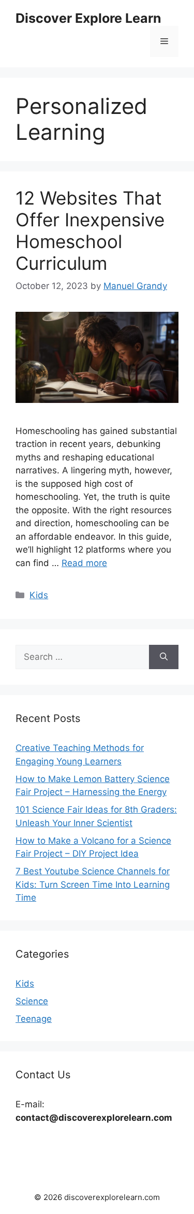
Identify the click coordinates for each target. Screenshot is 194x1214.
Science (32, 1001)
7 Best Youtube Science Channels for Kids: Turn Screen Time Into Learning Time (93, 884)
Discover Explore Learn (88, 18)
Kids (38, 595)
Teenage (34, 1019)
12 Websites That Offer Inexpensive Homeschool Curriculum (90, 230)
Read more (84, 563)
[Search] (163, 657)
